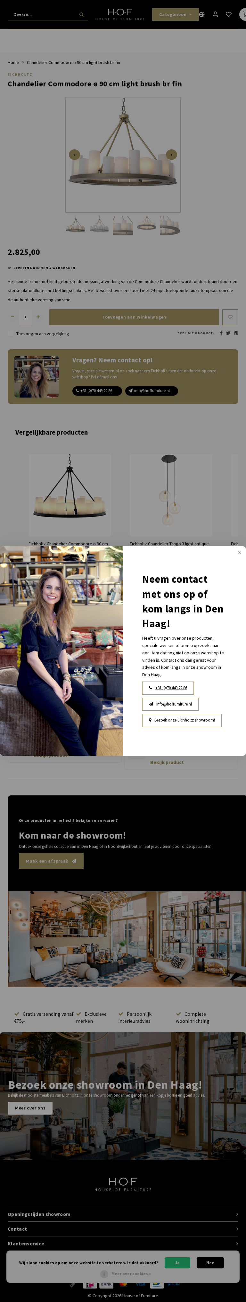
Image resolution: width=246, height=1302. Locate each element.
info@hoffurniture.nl (174, 704)
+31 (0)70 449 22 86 (171, 687)
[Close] (239, 553)
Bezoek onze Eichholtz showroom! (184, 720)
